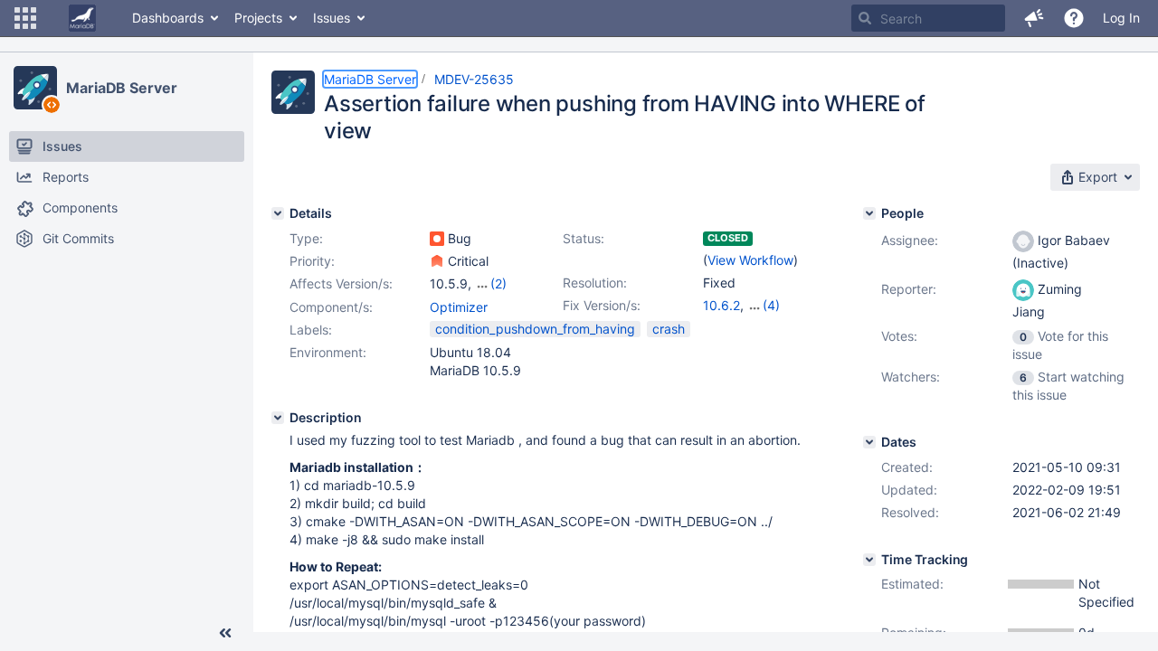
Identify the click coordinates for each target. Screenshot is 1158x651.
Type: (306, 238)
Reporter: (908, 289)
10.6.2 (721, 305)
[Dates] (869, 442)
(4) (771, 305)
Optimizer (459, 307)
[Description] (277, 417)
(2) (498, 283)
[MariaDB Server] (35, 87)
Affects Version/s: (341, 283)
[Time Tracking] (869, 559)
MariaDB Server (121, 88)
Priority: (312, 261)
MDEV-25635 (474, 79)
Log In (1121, 17)
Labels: (311, 329)
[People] (869, 213)
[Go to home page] (82, 18)
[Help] (1074, 18)
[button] (25, 18)
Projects (258, 17)
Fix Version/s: (602, 305)
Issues (331, 17)
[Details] (277, 213)
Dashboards (168, 17)
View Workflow (750, 260)
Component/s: (331, 307)
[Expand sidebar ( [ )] (225, 632)
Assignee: (909, 240)
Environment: (328, 352)
